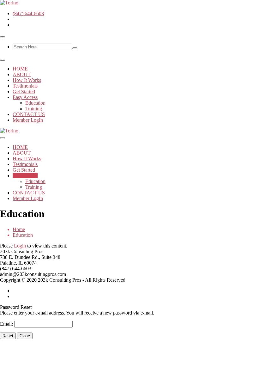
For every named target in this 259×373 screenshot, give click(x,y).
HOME (20, 68)
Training (33, 108)
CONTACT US (29, 114)
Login (20, 245)
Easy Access (25, 97)
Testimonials (25, 86)
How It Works (27, 80)
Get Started (24, 91)
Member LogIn (28, 120)
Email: (7, 324)
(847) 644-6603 (28, 13)
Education (35, 103)
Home (19, 229)
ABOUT (22, 74)
